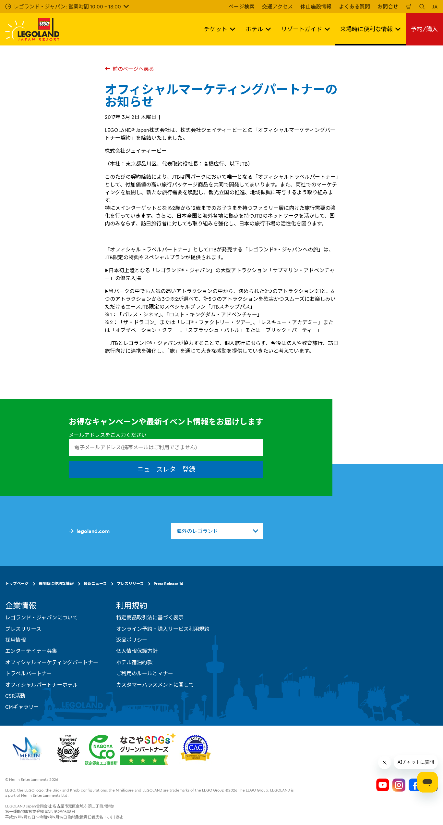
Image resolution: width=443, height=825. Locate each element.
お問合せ (387, 6)
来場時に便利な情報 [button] (366, 29)
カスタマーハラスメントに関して (155, 684)
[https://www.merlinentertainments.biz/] (28, 748)
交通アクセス (277, 6)
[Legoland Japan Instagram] (398, 785)
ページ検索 (242, 6)
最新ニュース (95, 583)
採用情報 (15, 640)
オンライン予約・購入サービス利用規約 (163, 629)
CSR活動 (15, 695)
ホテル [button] (254, 29)
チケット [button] (215, 29)
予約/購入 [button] (424, 29)
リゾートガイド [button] (301, 29)
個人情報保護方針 (137, 651)
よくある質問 (354, 6)
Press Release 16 (168, 583)
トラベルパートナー (28, 673)
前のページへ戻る (133, 69)
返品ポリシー (131, 640)
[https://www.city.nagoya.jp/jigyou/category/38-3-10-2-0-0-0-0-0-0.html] (130, 748)
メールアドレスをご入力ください (108, 435)
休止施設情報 (315, 6)
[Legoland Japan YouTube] (382, 785)
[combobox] (217, 531)
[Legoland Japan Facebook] (415, 785)
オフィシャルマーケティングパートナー (51, 662)
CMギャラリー (22, 707)
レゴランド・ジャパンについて (41, 617)
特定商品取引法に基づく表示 (150, 617)
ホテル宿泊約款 (134, 662)
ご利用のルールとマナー (144, 673)
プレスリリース (130, 583)
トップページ (17, 583)
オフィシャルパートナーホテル (41, 684)
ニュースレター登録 (166, 469)
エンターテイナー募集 (31, 651)
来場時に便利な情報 (56, 583)
